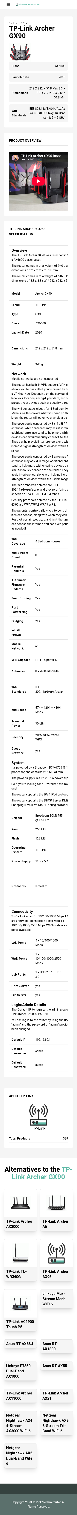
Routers (13, 23)
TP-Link (38, 1128)
